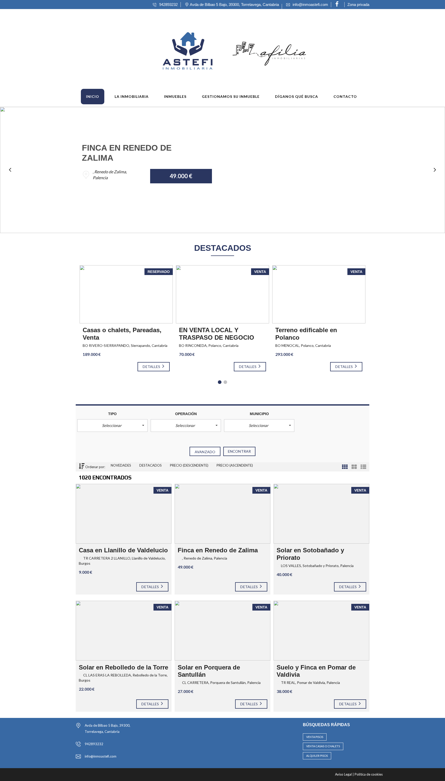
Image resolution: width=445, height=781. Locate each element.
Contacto (345, 96)
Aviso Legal (344, 774)
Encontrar (239, 451)
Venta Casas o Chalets (323, 746)
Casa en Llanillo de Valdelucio (123, 550)
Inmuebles (175, 96)
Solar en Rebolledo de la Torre (123, 667)
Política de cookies (369, 774)
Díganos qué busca (296, 96)
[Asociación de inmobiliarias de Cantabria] (269, 50)
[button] (112, 425)
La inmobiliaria (132, 96)
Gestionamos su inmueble (231, 96)
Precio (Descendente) (189, 465)
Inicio (92, 96)
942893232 (94, 744)
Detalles (152, 366)
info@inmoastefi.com (100, 756)
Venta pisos (314, 737)
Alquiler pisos (317, 755)
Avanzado (205, 452)
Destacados (150, 465)
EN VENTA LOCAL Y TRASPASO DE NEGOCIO (216, 334)
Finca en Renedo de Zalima (218, 550)
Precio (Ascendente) (235, 465)
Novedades (121, 465)
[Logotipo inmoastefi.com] (166, 50)
